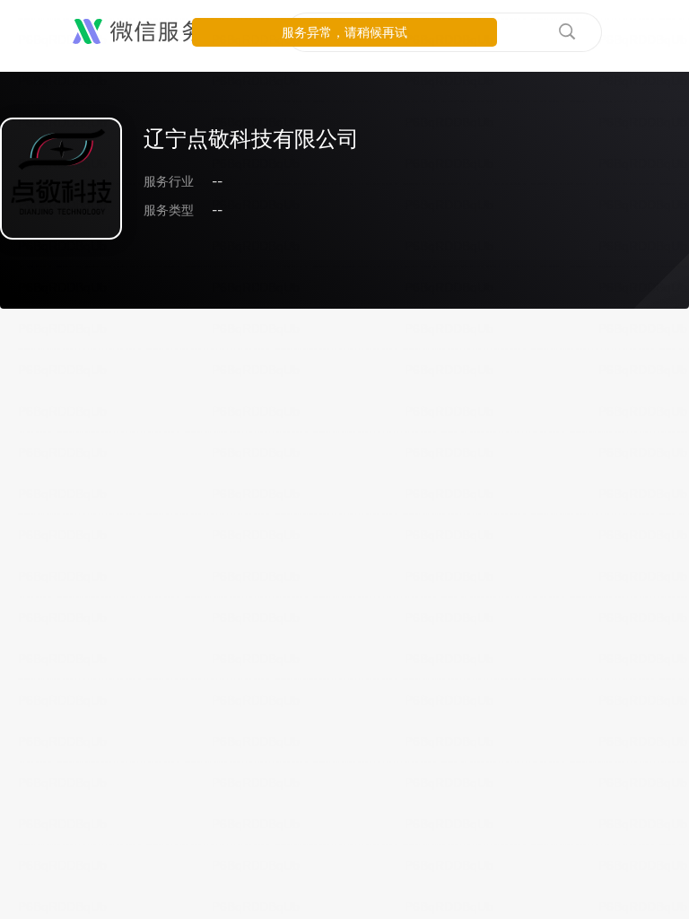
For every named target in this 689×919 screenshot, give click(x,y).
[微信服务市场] (161, 32)
